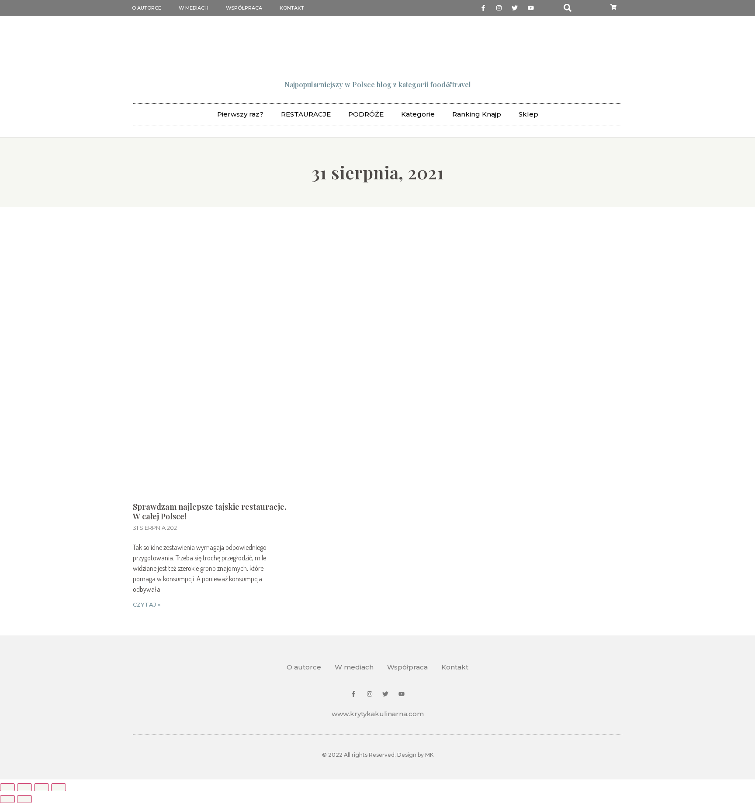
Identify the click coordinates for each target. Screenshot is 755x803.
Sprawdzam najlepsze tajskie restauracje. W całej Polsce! (209, 511)
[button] (568, 8)
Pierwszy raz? (240, 114)
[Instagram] (499, 8)
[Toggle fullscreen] (41, 787)
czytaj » (147, 604)
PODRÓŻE (366, 114)
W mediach (193, 8)
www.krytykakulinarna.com (378, 714)
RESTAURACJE (306, 114)
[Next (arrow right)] (24, 799)
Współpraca (244, 8)
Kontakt (292, 8)
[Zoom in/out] (58, 787)
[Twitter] (515, 8)
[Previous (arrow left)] (7, 799)
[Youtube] (531, 8)
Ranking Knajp (476, 114)
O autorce (146, 8)
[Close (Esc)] (7, 787)
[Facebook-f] (483, 8)
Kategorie (418, 114)
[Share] (24, 787)
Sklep (528, 114)
